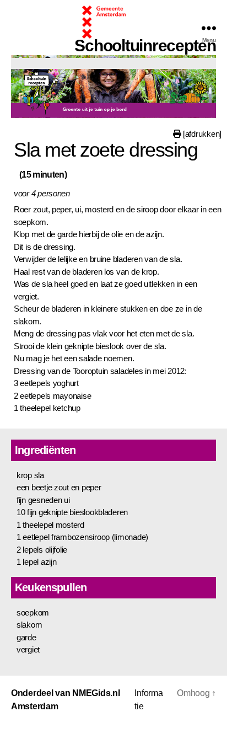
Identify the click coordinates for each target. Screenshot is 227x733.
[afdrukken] (201, 133)
